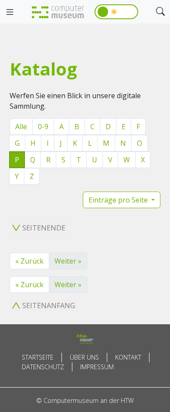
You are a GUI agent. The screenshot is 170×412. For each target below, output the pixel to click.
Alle (21, 126)
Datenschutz (43, 367)
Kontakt (128, 357)
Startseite (38, 357)
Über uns (84, 357)
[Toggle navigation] (9, 12)
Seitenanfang (48, 305)
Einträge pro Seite (119, 200)
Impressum (97, 367)
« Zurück (29, 261)
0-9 (43, 126)
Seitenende (43, 228)
